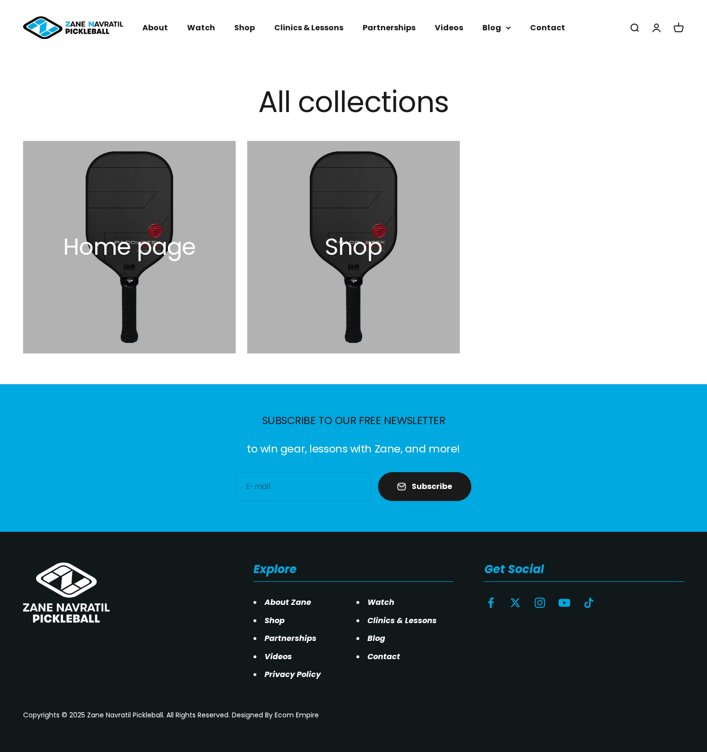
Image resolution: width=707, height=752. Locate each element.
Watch (201, 27)
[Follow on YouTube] (564, 602)
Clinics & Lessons (308, 27)
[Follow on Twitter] (515, 602)
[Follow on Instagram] (539, 602)
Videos (449, 27)
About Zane (288, 602)
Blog (491, 27)
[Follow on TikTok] (588, 602)
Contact (547, 27)
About (155, 27)
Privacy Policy (293, 674)
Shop (244, 27)
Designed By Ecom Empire (275, 715)
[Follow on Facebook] (490, 602)
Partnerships (389, 27)
